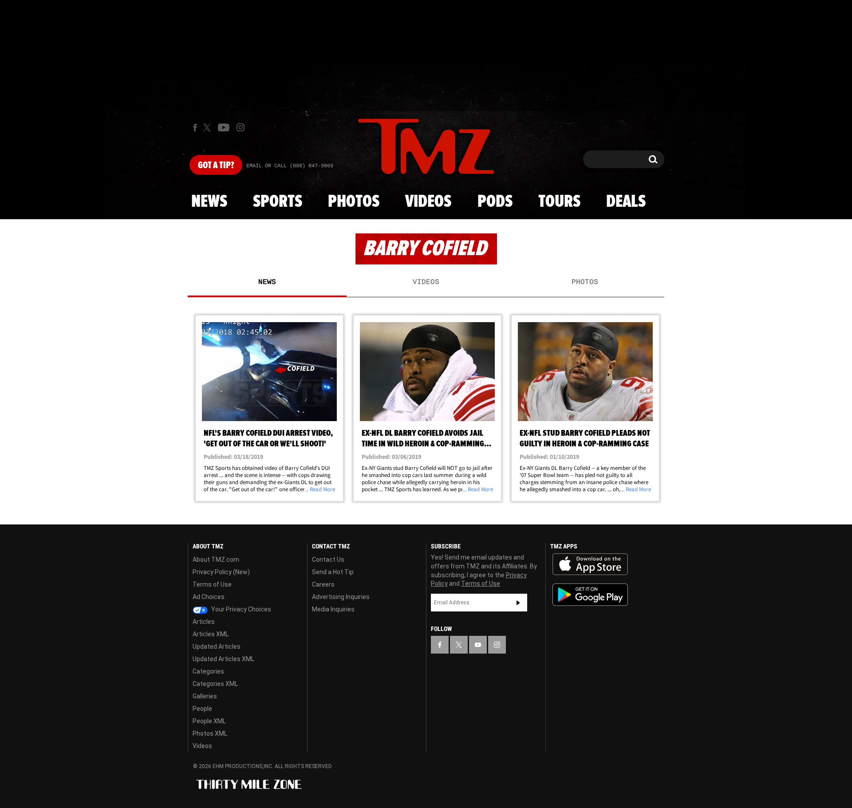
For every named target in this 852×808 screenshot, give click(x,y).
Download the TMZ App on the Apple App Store (590, 564)
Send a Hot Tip (333, 571)
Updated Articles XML (223, 658)
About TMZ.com (216, 559)
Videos (428, 202)
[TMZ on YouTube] (478, 645)
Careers (323, 584)
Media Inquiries (333, 609)
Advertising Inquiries (341, 596)
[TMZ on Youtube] (223, 127)
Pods (495, 202)
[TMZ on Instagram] (240, 127)
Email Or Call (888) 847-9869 (289, 166)
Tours (559, 202)
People (202, 708)
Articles (204, 621)
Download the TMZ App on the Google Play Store (590, 594)
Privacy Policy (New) (221, 571)
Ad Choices (209, 596)
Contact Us (328, 559)
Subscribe (518, 602)
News (209, 202)
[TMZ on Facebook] (195, 127)
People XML (209, 721)
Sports (277, 202)
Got (216, 165)
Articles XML (211, 634)
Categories (208, 671)
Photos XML (210, 733)
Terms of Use (212, 584)
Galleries (205, 696)
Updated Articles (217, 646)
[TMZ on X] (208, 127)
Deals (626, 202)
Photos (353, 202)
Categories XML (215, 683)
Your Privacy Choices (240, 609)
